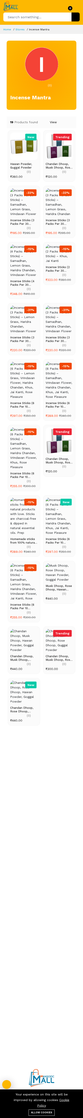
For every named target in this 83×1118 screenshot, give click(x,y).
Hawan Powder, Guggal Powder (21, 165)
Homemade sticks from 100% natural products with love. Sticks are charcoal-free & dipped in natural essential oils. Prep (23, 540)
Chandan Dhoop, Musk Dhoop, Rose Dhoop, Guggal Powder (59, 658)
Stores (20, 29)
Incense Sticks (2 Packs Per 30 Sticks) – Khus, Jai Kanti (58, 268)
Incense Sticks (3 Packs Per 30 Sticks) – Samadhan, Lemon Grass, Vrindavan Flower (23, 222)
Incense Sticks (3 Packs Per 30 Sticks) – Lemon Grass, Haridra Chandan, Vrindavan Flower (22, 339)
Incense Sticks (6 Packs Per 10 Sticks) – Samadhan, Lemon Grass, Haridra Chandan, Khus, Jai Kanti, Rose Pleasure (59, 540)
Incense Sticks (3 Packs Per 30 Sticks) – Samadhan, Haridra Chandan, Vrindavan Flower (58, 339)
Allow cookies (41, 1112)
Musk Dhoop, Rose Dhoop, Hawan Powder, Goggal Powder (59, 587)
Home (7, 29)
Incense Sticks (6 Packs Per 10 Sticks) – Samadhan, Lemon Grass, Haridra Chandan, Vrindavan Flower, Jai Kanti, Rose (23, 606)
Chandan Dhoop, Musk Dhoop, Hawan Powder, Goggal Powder (21, 658)
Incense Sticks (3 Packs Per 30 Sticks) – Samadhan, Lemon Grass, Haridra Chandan (58, 222)
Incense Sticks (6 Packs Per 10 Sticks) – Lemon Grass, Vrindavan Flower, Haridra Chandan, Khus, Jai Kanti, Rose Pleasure (23, 404)
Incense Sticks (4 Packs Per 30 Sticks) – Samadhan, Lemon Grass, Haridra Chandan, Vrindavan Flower (23, 283)
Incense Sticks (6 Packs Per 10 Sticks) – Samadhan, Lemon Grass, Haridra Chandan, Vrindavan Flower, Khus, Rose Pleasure (23, 475)
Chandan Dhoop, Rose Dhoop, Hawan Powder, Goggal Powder (21, 709)
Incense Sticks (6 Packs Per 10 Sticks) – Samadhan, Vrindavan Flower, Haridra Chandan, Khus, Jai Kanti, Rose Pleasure (58, 404)
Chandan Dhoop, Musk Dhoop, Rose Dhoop (59, 165)
